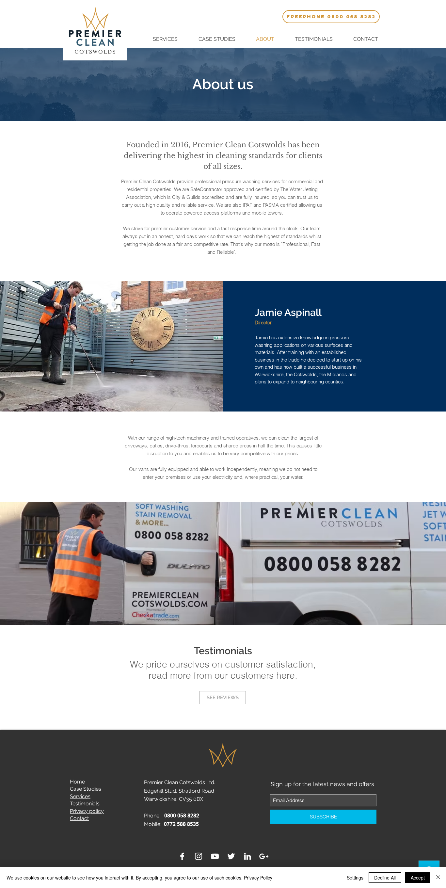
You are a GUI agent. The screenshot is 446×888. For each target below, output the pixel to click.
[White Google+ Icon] (264, 856)
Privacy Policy (258, 877)
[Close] (438, 877)
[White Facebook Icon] (182, 856)
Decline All (385, 877)
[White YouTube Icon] (215, 856)
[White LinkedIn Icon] (247, 856)
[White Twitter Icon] (231, 856)
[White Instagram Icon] (198, 856)
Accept (418, 877)
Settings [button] (355, 877)
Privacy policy (87, 811)
